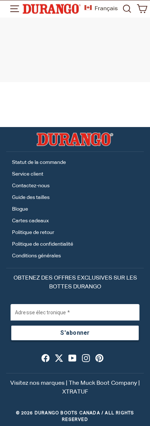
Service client (27, 174)
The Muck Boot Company (103, 383)
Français (106, 9)
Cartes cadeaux (30, 220)
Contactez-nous (31, 185)
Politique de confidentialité (42, 244)
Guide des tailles (31, 197)
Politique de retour (33, 232)
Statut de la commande (39, 162)
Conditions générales (36, 255)
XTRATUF (75, 392)
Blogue (20, 209)
